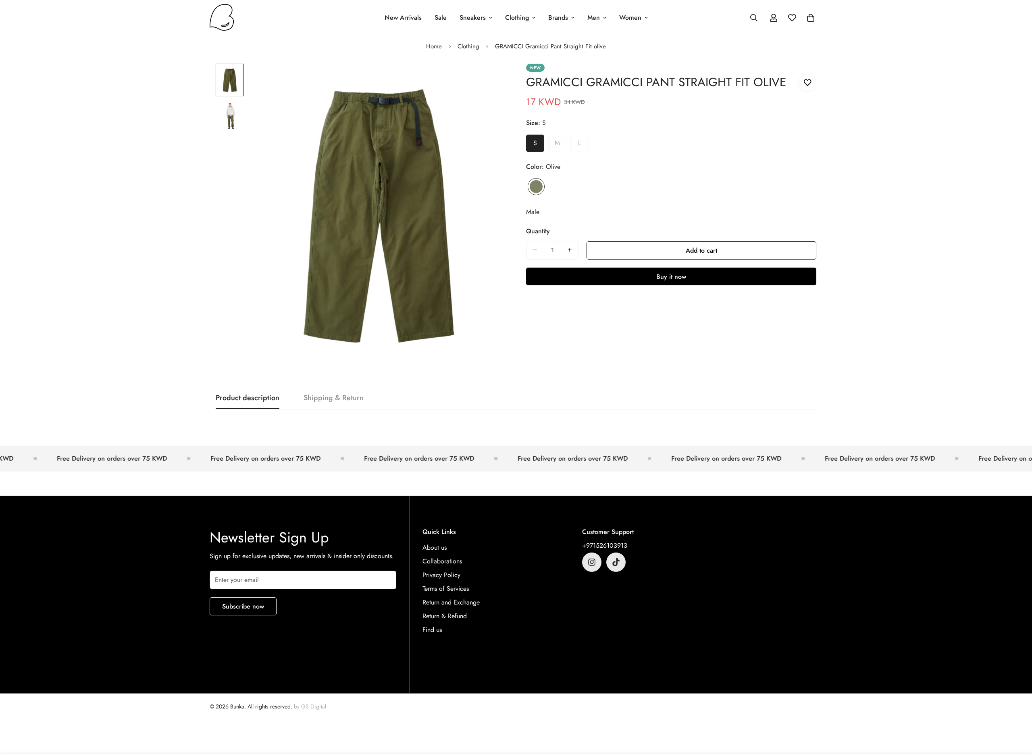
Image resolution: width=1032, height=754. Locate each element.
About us (434, 547)
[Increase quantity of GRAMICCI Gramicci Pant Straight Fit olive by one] (569, 250)
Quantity (538, 230)
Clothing (517, 17)
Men (593, 17)
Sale (441, 17)
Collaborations (442, 561)
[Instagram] (591, 562)
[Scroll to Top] (1016, 710)
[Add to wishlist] (807, 83)
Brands (558, 17)
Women (630, 17)
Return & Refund (444, 616)
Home (434, 46)
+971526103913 (604, 545)
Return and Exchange (451, 602)
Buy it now (671, 276)
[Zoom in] (489, 81)
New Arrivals (403, 17)
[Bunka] (222, 18)
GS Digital (313, 706)
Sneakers (473, 17)
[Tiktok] (616, 562)
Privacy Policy (441, 575)
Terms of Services (445, 588)
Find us (432, 629)
